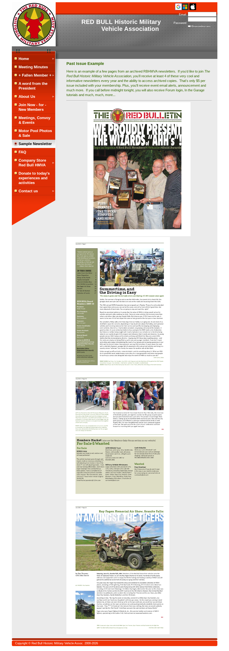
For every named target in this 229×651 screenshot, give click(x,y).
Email (181, 14)
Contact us (28, 191)
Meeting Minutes (33, 67)
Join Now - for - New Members (32, 107)
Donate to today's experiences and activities (34, 178)
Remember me (200, 26)
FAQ (22, 152)
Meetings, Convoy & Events (34, 120)
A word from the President (33, 85)
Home (24, 58)
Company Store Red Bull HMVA (32, 162)
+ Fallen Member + (35, 75)
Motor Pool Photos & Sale (35, 133)
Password (180, 21)
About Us (27, 96)
